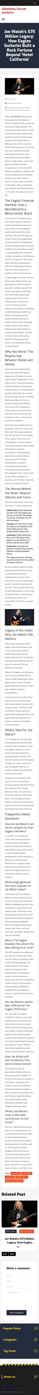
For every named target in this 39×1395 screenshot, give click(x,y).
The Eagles (19, 108)
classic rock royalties (22, 110)
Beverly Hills (9, 110)
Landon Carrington (28, 1231)
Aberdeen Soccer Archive (14, 10)
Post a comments (16, 1313)
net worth (26, 108)
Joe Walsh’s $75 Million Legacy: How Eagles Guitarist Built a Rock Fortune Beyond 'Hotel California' (19, 1240)
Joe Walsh (10, 108)
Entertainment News (14, 103)
